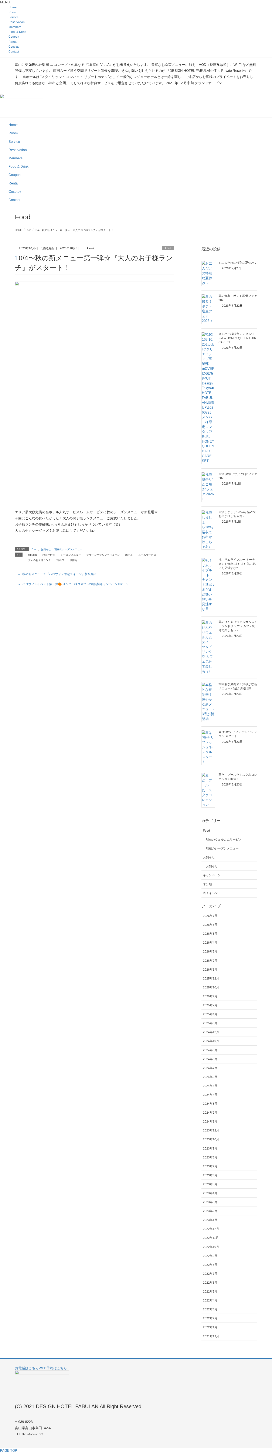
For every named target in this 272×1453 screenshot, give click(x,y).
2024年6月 (210, 1077)
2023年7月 (210, 1166)
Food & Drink (17, 31)
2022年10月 (211, 1247)
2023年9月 (210, 1148)
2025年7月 (210, 1005)
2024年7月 (210, 1068)
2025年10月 (211, 987)
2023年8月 (210, 1157)
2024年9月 (210, 1050)
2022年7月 (210, 1273)
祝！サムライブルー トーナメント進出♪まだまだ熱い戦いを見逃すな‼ (237, 564)
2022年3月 (210, 1309)
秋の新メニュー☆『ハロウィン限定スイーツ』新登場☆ (59, 574)
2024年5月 (210, 1085)
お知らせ (46, 549)
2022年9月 (210, 1255)
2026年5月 (210, 933)
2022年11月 (211, 1237)
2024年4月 (210, 1094)
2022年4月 (210, 1300)
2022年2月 (210, 1318)
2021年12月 (211, 1336)
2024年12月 (211, 1032)
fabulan (32, 554)
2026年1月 (210, 969)
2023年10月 (211, 1139)
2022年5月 (210, 1291)
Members (14, 26)
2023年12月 (211, 1130)
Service (13, 17)
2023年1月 (210, 1220)
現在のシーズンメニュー (68, 549)
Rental (12, 41)
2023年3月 (210, 1202)
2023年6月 (210, 1175)
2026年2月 (210, 960)
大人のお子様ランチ (39, 560)
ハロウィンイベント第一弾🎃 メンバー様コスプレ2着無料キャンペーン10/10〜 (75, 584)
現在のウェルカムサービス (224, 839)
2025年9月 (210, 996)
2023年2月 (210, 1211)
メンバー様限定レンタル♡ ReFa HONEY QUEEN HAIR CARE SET (237, 338)
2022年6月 (210, 1282)
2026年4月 (210, 942)
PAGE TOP (8, 1450)
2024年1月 (210, 1121)
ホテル (129, 554)
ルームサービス (147, 554)
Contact (13, 51)
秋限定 (73, 560)
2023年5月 (210, 1184)
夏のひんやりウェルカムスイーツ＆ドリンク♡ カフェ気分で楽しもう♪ (237, 626)
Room (12, 12)
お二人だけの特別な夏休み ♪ (237, 262)
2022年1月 (210, 1327)
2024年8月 (210, 1059)
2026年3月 (210, 951)
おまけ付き (48, 554)
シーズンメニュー (71, 554)
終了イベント (212, 893)
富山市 (60, 560)
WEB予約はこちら (53, 1368)
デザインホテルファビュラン (103, 554)
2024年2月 (210, 1112)
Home (12, 7)
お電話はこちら (27, 1368)
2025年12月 (211, 978)
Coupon (13, 36)
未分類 (207, 884)
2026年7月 (210, 915)
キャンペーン (212, 875)
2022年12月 (211, 1228)
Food (168, 248)
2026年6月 (210, 924)
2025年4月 (210, 1014)
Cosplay (13, 46)
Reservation (16, 22)
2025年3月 (210, 1023)
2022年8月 (210, 1264)
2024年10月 (211, 1041)
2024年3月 (210, 1103)
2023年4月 (210, 1193)
